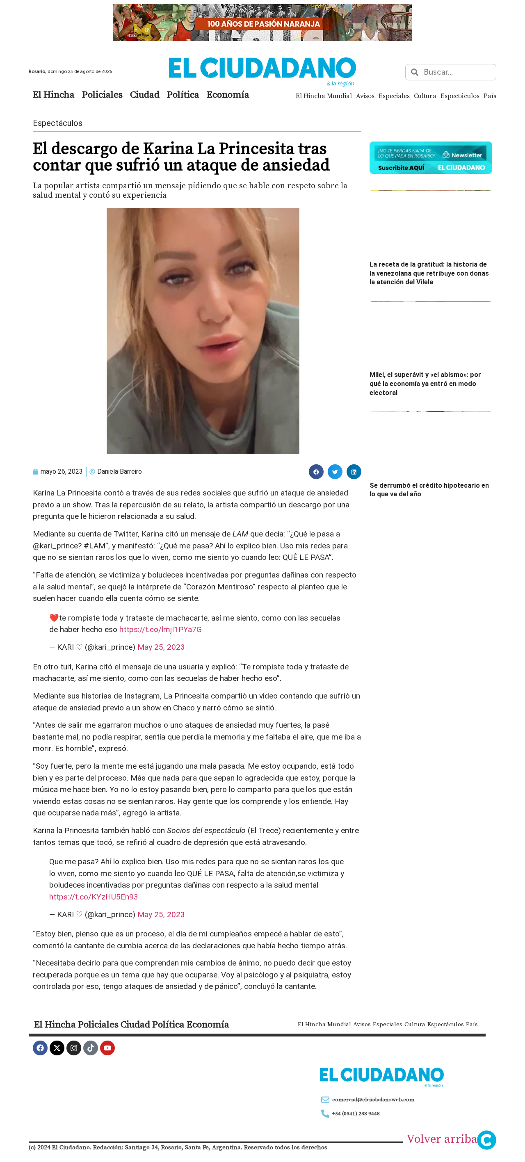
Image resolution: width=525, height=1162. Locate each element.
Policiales (102, 94)
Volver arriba (441, 1138)
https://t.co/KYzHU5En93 (93, 897)
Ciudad (145, 94)
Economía (228, 94)
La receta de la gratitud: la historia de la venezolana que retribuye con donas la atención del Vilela (429, 273)
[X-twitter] (57, 1048)
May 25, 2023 (161, 647)
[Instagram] (73, 1048)
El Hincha (54, 94)
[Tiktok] (90, 1048)
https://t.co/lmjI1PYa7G (160, 629)
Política (183, 94)
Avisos (365, 95)
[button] (316, 471)
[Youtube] (107, 1048)
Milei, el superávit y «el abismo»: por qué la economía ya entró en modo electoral (425, 383)
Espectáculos (460, 95)
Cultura (425, 95)
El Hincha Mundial (324, 95)
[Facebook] (40, 1048)
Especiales (394, 95)
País (490, 95)
